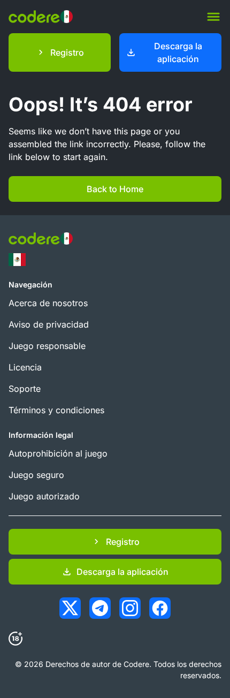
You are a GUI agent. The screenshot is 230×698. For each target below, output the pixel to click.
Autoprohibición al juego (58, 453)
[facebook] (160, 608)
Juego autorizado (44, 496)
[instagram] (130, 608)
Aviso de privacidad (49, 324)
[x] (70, 608)
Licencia (25, 367)
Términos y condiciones (56, 410)
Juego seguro (36, 474)
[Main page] (41, 16)
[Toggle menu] (213, 17)
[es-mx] (17, 259)
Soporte (25, 388)
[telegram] (100, 608)
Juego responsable (47, 345)
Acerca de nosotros (48, 303)
